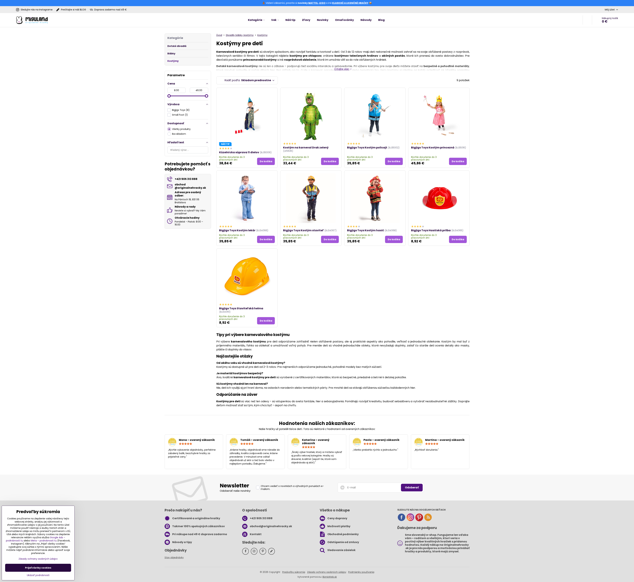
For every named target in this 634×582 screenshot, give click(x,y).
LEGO (322, 3)
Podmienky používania (361, 572)
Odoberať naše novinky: (235, 491)
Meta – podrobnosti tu (44, 540)
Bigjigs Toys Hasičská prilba (431, 230)
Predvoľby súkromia (293, 572)
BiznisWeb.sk (330, 577)
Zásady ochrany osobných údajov (326, 572)
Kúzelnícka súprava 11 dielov (239, 152)
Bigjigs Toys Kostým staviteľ (303, 230)
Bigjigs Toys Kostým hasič (365, 230)
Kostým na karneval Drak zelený (306, 147)
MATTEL (313, 3)
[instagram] (410, 520)
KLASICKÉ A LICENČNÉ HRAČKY (350, 3)
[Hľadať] (587, 20)
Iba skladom (179, 134)
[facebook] (401, 520)
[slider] (169, 96)
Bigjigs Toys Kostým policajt (367, 147)
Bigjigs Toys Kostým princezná (432, 147)
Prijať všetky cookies (38, 567)
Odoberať (412, 487)
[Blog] (428, 520)
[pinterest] (419, 520)
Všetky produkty (181, 129)
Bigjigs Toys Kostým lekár (237, 230)
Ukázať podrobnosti (38, 575)
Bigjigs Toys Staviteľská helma (241, 308)
